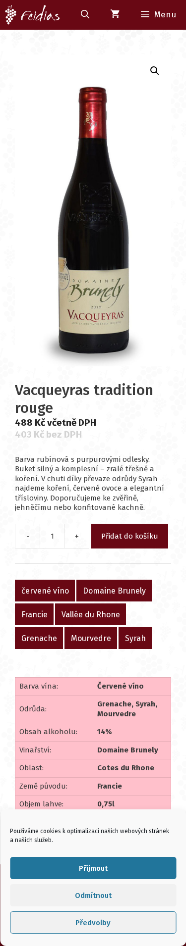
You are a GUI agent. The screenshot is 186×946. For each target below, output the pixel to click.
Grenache (39, 638)
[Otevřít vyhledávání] (84, 15)
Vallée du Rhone (91, 614)
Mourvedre (91, 638)
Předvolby (93, 922)
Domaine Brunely (114, 590)
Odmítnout (93, 895)
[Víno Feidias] (32, 15)
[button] (155, 71)
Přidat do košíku (129, 536)
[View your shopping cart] (114, 15)
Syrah (135, 638)
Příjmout (93, 868)
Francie (34, 614)
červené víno (45, 590)
